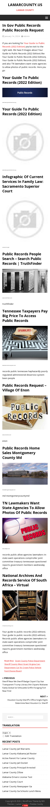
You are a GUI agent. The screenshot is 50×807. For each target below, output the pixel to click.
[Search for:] (25, 717)
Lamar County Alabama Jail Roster (19, 753)
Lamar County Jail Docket (15, 762)
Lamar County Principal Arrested (18, 767)
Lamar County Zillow (12, 772)
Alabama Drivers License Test (17, 777)
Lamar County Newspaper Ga (17, 786)
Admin (26, 36)
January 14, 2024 (12, 36)
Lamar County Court (12, 781)
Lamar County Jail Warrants (16, 748)
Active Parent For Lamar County (18, 758)
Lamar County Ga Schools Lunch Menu (21, 791)
